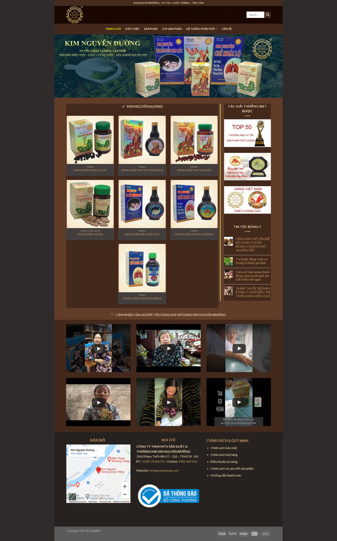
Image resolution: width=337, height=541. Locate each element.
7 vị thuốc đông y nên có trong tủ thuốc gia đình (251, 261)
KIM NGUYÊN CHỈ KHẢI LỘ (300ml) (194, 234)
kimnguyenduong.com (164, 470)
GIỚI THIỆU (132, 28)
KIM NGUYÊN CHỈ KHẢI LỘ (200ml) (142, 298)
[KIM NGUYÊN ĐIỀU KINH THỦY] (142, 204)
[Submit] (267, 15)
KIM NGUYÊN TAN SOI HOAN (90, 170)
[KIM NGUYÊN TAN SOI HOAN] (90, 140)
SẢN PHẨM (151, 28)
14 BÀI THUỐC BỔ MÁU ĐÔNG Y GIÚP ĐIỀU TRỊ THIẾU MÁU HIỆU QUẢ (253, 292)
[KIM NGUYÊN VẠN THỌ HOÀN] (194, 140)
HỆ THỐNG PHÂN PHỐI (200, 28)
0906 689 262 (187, 461)
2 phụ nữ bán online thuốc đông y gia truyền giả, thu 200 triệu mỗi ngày (253, 275)
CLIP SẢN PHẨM (172, 28)
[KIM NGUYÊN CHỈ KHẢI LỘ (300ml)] (194, 204)
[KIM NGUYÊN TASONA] (90, 204)
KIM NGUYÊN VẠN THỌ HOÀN (194, 170)
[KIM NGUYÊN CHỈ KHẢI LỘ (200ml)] (142, 268)
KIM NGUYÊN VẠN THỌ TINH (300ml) (142, 170)
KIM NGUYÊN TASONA (90, 234)
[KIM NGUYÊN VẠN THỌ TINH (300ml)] (142, 140)
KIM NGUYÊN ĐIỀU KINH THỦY (142, 234)
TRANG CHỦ (113, 28)
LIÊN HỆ (227, 28)
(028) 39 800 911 (154, 461)
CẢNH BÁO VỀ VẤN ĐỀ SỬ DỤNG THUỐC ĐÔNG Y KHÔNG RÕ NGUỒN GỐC (253, 244)
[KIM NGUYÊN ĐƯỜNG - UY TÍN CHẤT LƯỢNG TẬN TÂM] (85, 15)
